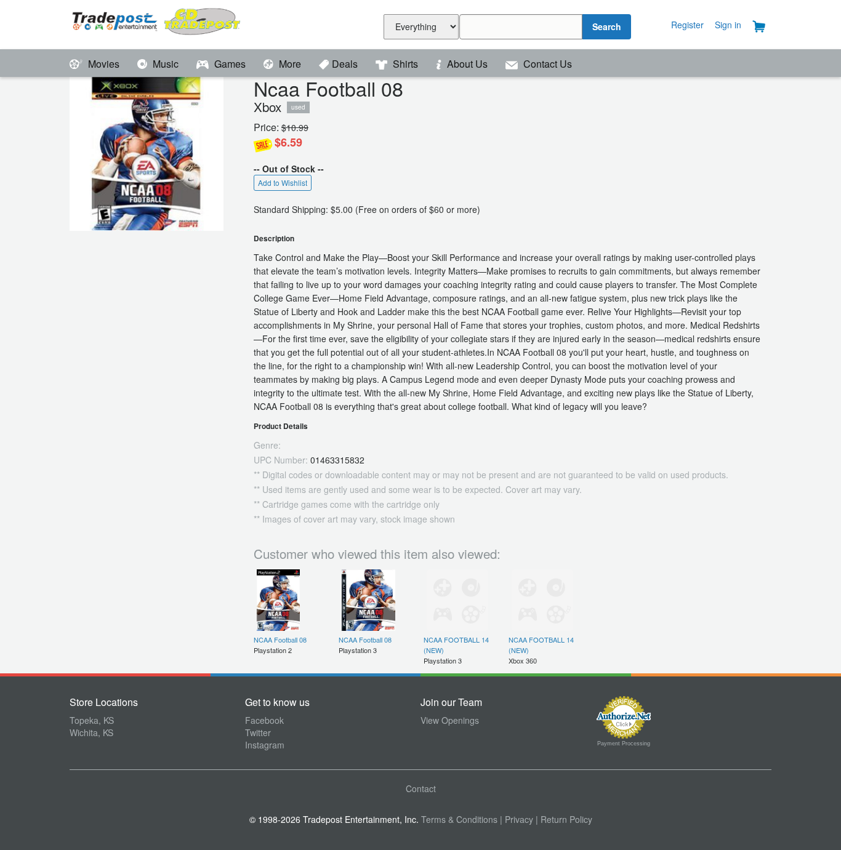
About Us (467, 64)
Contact (421, 788)
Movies (104, 64)
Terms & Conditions (459, 819)
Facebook (264, 720)
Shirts (405, 64)
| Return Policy (564, 819)
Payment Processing (623, 743)
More (290, 64)
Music (165, 64)
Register (687, 24)
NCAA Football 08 (280, 639)
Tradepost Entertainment (157, 23)
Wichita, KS (91, 732)
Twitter (258, 732)
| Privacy (516, 819)
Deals (346, 64)
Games (230, 64)
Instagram (264, 745)
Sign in (728, 24)
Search (606, 26)
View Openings (449, 720)
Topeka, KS (92, 720)
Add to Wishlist (282, 182)
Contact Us (546, 64)
